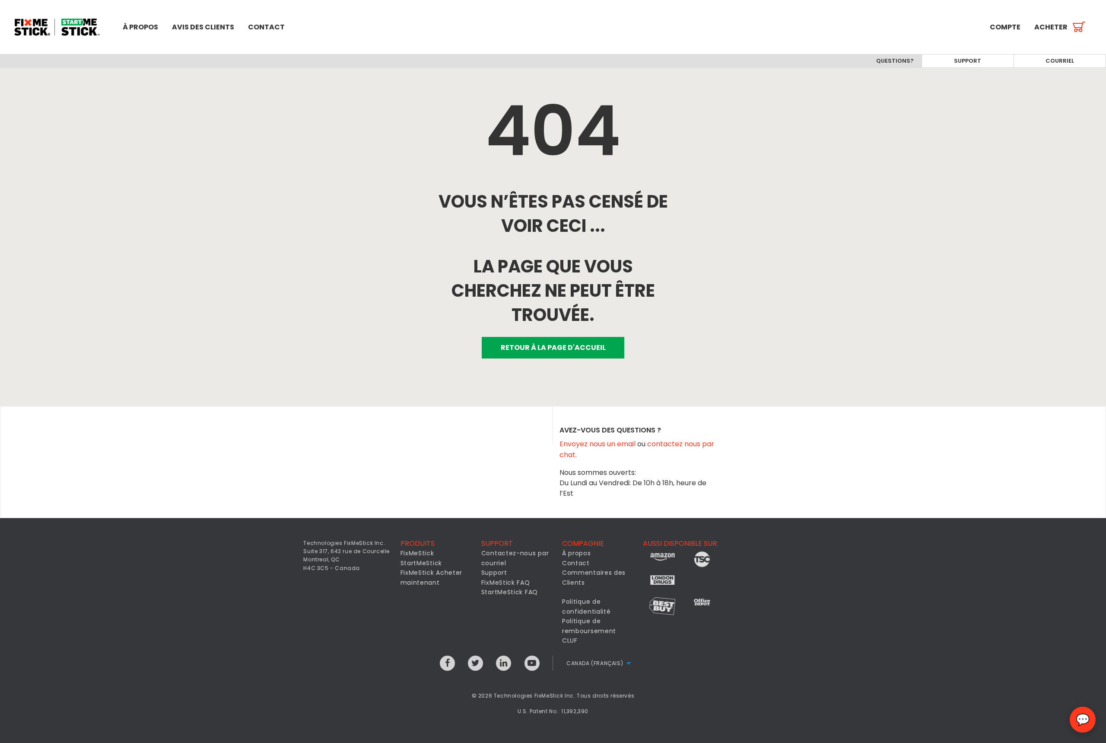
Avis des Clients (203, 27)
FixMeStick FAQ (505, 582)
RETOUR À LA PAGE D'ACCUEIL (553, 347)
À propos (140, 27)
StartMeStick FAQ (509, 592)
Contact (266, 27)
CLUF (570, 640)
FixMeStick (417, 553)
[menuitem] (58, 27)
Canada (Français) (594, 663)
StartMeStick (421, 563)
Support (967, 61)
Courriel (1060, 61)
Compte (1005, 27)
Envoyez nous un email (598, 444)
